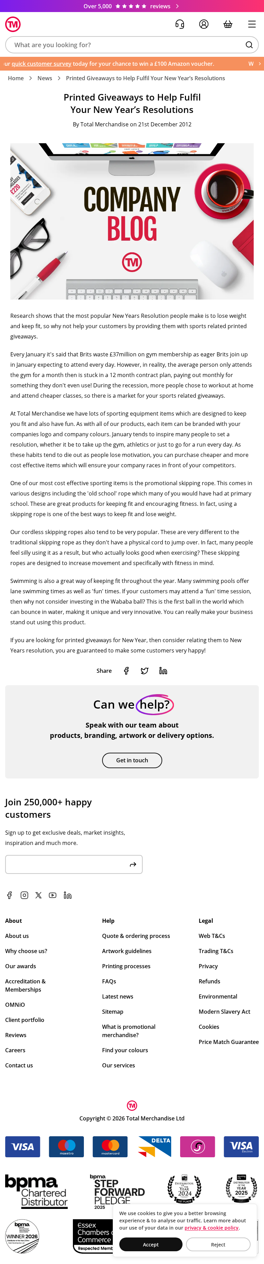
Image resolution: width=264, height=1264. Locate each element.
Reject (218, 1244)
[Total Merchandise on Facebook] (9, 895)
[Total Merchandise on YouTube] (52, 895)
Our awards (20, 966)
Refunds (209, 981)
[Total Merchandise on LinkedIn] (68, 895)
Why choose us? (26, 951)
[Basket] (228, 24)
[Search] (249, 45)
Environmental (218, 996)
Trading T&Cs (216, 951)
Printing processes (126, 966)
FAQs (109, 981)
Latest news (117, 996)
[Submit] (133, 864)
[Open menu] (252, 24)
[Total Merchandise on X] (38, 895)
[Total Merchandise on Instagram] (24, 895)
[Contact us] (180, 24)
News (44, 78)
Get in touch (132, 760)
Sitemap (112, 1011)
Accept (151, 1244)
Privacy (208, 966)
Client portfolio (24, 1020)
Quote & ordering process (136, 936)
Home (16, 78)
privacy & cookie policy (212, 1227)
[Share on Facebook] (126, 671)
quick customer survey (32, 63)
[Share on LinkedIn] (163, 671)
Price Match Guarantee (229, 1042)
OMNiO (15, 1005)
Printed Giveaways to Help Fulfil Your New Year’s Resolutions (145, 78)
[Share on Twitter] (145, 671)
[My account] (204, 24)
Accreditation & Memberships (25, 985)
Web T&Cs (212, 936)
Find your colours (125, 1050)
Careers (15, 1050)
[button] (132, 44)
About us (17, 936)
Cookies (209, 1027)
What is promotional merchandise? (128, 1031)
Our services (118, 1065)
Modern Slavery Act (224, 1011)
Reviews (15, 1035)
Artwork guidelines (127, 951)
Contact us (19, 1065)
